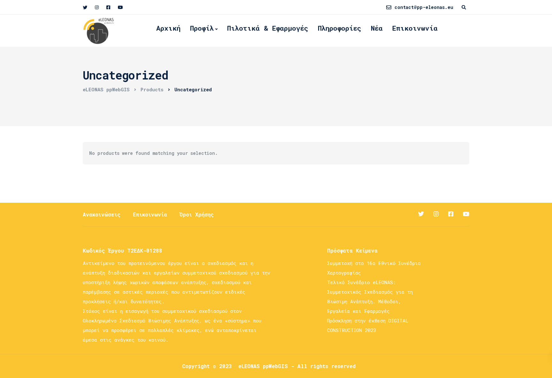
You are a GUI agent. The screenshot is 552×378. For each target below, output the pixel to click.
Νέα (377, 28)
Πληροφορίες (339, 28)
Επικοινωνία (415, 28)
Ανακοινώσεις (101, 214)
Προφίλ (202, 28)
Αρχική (168, 28)
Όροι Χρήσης (197, 214)
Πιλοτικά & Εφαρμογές (267, 28)
